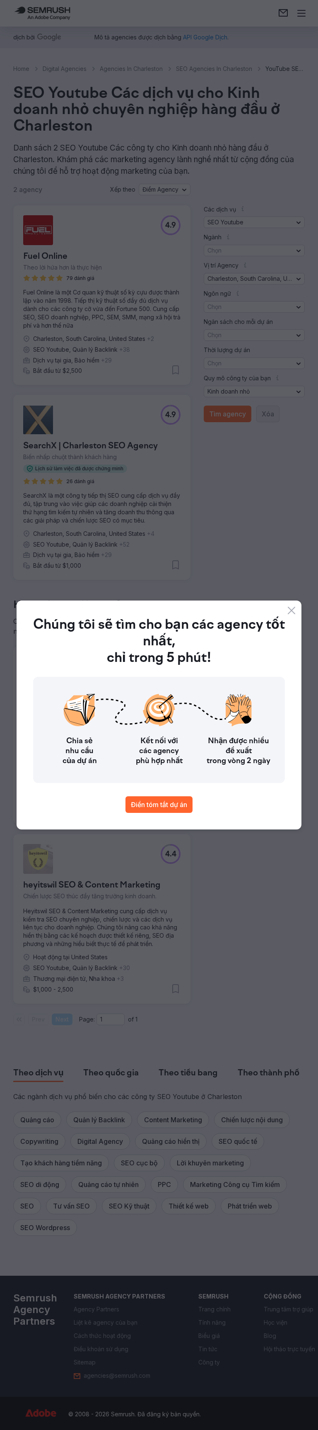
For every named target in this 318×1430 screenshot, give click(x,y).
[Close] (291, 610)
